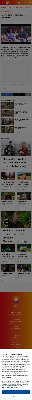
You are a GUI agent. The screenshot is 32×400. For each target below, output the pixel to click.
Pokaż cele (16, 397)
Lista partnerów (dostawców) (10, 387)
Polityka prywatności (18, 373)
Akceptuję (16, 392)
